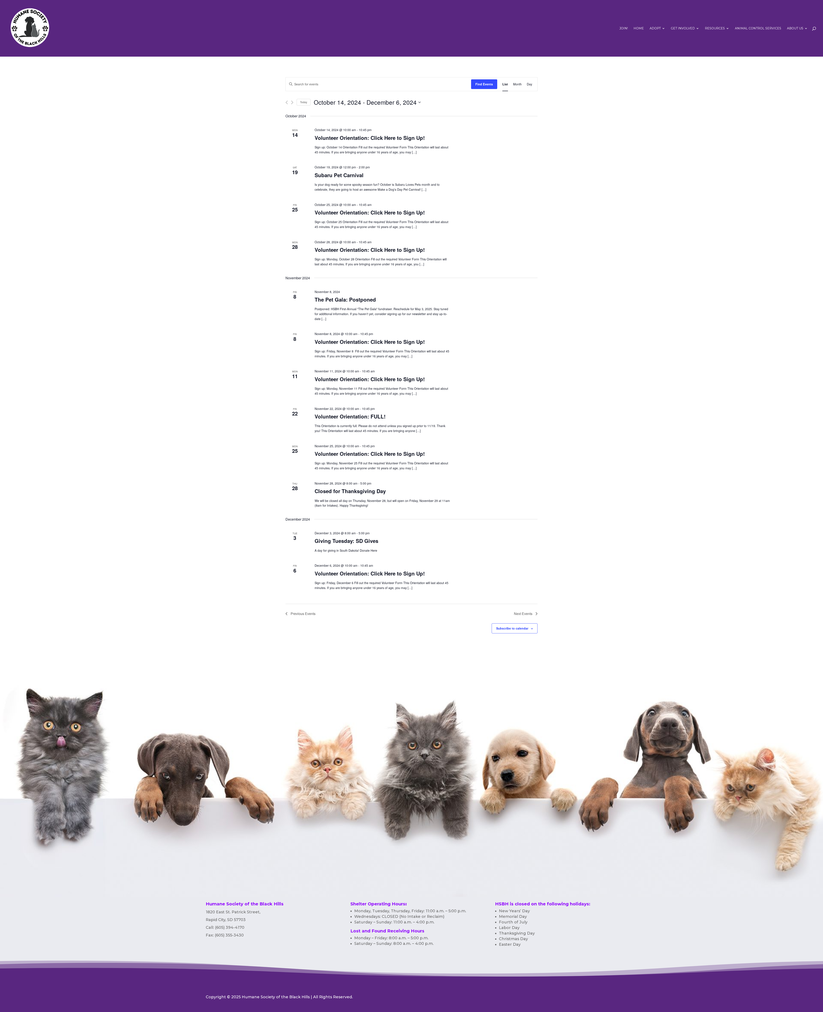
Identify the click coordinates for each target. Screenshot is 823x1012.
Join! (623, 28)
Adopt (655, 28)
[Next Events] (292, 102)
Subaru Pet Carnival (339, 175)
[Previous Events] (286, 102)
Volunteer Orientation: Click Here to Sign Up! (370, 137)
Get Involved (683, 28)
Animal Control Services (758, 28)
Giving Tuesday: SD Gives (346, 540)
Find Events (484, 84)
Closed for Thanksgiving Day (350, 491)
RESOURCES (715, 28)
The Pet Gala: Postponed (345, 299)
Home (639, 28)
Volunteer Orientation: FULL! (350, 416)
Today (303, 102)
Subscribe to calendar (512, 628)
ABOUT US (795, 28)
